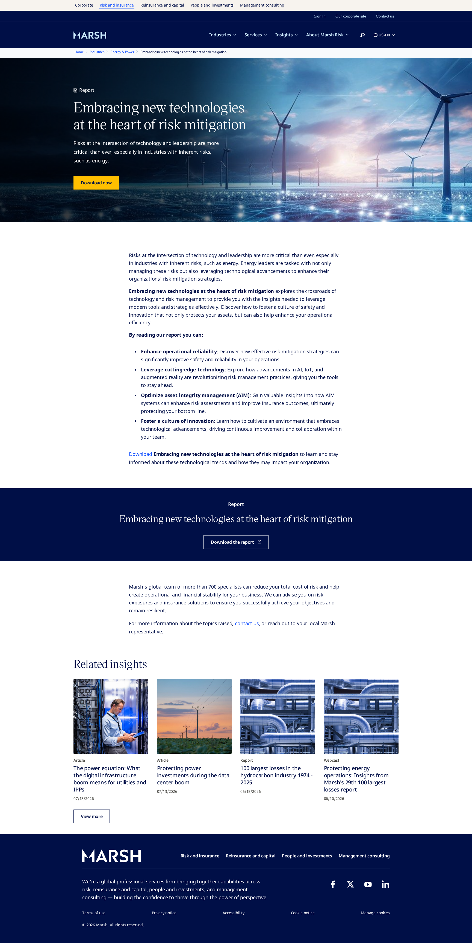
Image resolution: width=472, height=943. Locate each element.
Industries (220, 35)
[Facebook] (333, 884)
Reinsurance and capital (162, 5)
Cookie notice (303, 912)
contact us (247, 623)
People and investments (212, 5)
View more (91, 816)
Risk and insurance (117, 5)
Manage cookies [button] (375, 912)
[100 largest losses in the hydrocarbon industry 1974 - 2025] (277, 716)
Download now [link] (96, 183)
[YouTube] (367, 884)
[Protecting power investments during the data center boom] (194, 716)
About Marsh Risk (325, 35)
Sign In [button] (320, 16)
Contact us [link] (385, 16)
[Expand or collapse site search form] (362, 35)
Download (140, 454)
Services (253, 35)
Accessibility (233, 912)
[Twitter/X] (350, 884)
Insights (284, 35)
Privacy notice (164, 912)
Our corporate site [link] (350, 16)
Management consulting (262, 5)
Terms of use (93, 912)
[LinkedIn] (385, 884)
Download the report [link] (232, 542)
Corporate (84, 5)
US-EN (384, 34)
